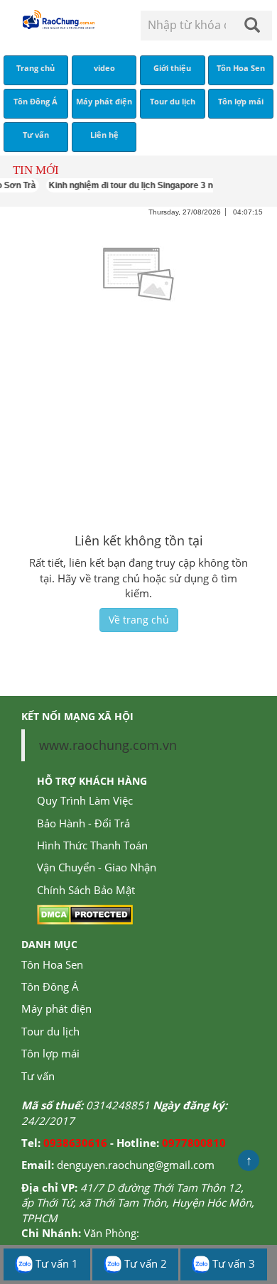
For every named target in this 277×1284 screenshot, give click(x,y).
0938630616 (75, 1143)
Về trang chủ (139, 619)
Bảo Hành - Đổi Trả (83, 823)
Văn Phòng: (111, 1233)
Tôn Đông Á (50, 986)
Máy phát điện (56, 1008)
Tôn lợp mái (50, 1053)
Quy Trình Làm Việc (85, 800)
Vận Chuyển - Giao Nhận (96, 867)
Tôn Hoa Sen (52, 964)
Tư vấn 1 (55, 1263)
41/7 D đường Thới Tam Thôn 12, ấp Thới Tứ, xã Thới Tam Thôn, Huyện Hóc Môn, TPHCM (137, 1202)
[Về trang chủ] (58, 19)
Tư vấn (38, 1076)
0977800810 (194, 1143)
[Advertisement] (138, 418)
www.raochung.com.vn (108, 744)
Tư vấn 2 (144, 1263)
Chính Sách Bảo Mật (86, 890)
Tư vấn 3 (232, 1263)
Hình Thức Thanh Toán (92, 845)
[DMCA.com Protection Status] (85, 913)
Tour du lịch (50, 1031)
